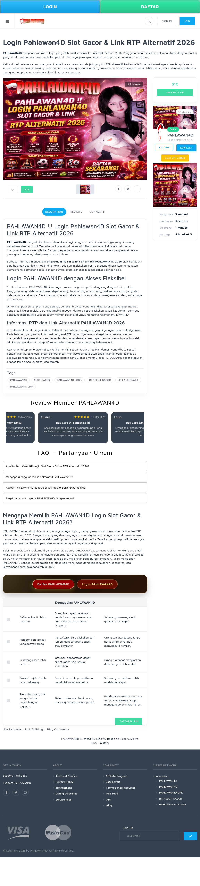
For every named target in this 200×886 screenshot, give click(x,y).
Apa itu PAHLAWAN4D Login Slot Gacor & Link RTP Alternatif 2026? (47, 466)
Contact (186, 147)
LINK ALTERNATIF (128, 379)
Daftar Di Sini (128, 721)
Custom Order (175, 157)
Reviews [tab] (76, 211)
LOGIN (50, 6)
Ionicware (162, 776)
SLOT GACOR (42, 379)
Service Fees (63, 799)
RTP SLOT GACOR (100, 379)
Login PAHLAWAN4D (97, 584)
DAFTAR (150, 6)
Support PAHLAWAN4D (17, 782)
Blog (109, 805)
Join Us (128, 828)
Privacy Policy (64, 781)
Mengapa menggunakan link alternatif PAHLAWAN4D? (39, 476)
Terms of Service (66, 776)
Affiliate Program (116, 776)
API (108, 799)
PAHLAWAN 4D (168, 786)
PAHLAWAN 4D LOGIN (172, 804)
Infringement (64, 787)
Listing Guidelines (66, 793)
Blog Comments (58, 729)
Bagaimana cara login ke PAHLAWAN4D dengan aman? (40, 498)
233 (27, 189)
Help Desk (20, 775)
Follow (164, 147)
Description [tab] (54, 211)
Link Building (34, 729)
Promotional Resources (121, 787)
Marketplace (12, 729)
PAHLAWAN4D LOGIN (69, 379)
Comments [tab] (97, 211)
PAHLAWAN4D (18, 379)
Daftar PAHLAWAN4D (53, 584)
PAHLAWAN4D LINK (21, 386)
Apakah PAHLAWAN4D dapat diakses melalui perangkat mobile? (45, 487)
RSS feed (112, 793)
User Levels (113, 781)
